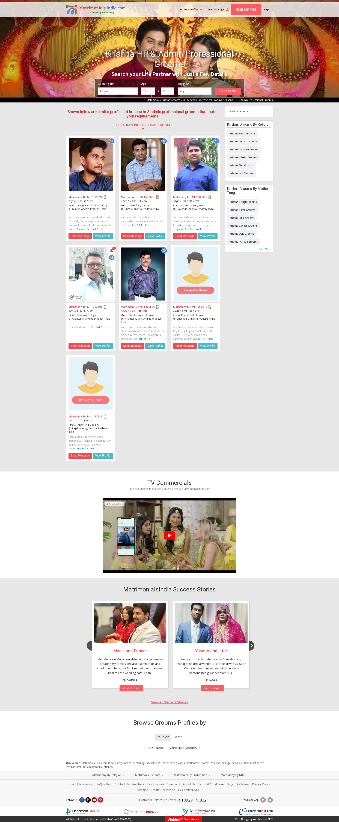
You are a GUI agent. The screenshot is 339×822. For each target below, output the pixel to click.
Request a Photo (195, 290)
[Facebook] (82, 800)
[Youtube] (94, 800)
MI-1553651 (147, 197)
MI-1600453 (199, 197)
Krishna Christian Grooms (244, 149)
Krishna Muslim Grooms (243, 141)
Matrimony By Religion (107, 775)
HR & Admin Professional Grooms (143, 125)
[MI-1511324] (91, 164)
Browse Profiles (189, 9)
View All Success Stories (169, 702)
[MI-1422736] (91, 383)
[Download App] (263, 800)
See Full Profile (95, 229)
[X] (88, 800)
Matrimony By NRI (232, 775)
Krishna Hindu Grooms (242, 133)
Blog (230, 784)
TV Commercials (188, 790)
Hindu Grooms (153, 747)
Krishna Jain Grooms (241, 173)
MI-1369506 (147, 306)
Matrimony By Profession (191, 775)
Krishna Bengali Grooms (243, 225)
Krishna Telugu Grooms (243, 202)
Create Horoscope (163, 790)
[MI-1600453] (196, 164)
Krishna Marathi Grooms (244, 241)
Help (266, 9)
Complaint (173, 784)
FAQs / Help (104, 784)
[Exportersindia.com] (256, 811)
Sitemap (142, 790)
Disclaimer (242, 784)
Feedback (138, 784)
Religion (183, 84)
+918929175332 (192, 800)
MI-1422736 (94, 416)
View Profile (102, 236)
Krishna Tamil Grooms (242, 209)
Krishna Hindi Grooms (242, 217)
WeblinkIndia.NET (263, 819)
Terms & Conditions (211, 784)
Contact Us (122, 784)
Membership (85, 784)
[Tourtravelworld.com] (198, 811)
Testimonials (155, 784)
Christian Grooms (183, 747)
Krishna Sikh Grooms (242, 165)
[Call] (112, 141)
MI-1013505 (94, 306)
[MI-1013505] (91, 274)
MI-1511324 (94, 197)
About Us (189, 784)
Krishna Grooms (239, 111)
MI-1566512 (199, 306)
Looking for (106, 84)
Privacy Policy (261, 784)
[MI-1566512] (196, 274)
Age (143, 84)
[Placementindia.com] (83, 811)
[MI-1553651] (143, 164)
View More (265, 249)
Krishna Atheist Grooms (243, 157)
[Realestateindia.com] (141, 811)
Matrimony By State (148, 775)
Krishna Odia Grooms (242, 233)
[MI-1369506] (143, 274)
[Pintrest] (100, 800)
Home (71, 784)
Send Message (80, 236)
